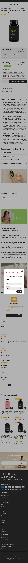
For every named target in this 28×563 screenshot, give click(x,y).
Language (8, 286)
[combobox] (9, 284)
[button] (22, 270)
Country (7, 281)
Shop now (19, 291)
